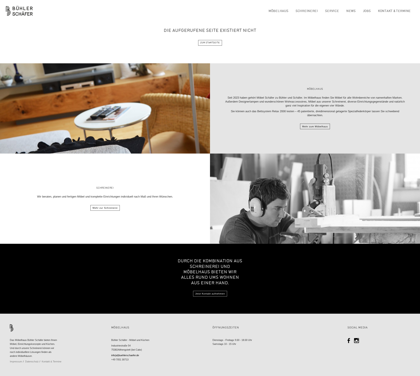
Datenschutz (32, 361)
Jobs (367, 11)
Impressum (16, 361)
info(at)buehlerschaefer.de (125, 355)
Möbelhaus (278, 11)
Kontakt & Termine (394, 11)
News (351, 11)
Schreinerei (307, 11)
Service (332, 11)
